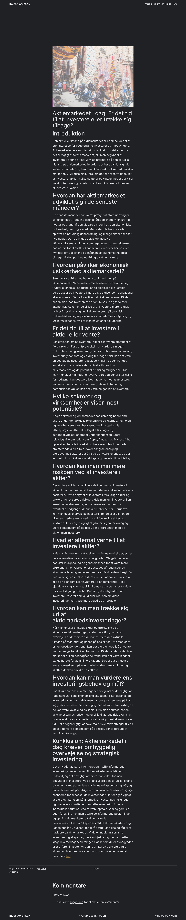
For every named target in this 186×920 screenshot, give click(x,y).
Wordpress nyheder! (92, 915)
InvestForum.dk (19, 4)
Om (175, 4)
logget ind (76, 902)
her (68, 856)
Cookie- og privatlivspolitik (158, 4)
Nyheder (42, 868)
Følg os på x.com (166, 915)
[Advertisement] (93, 28)
